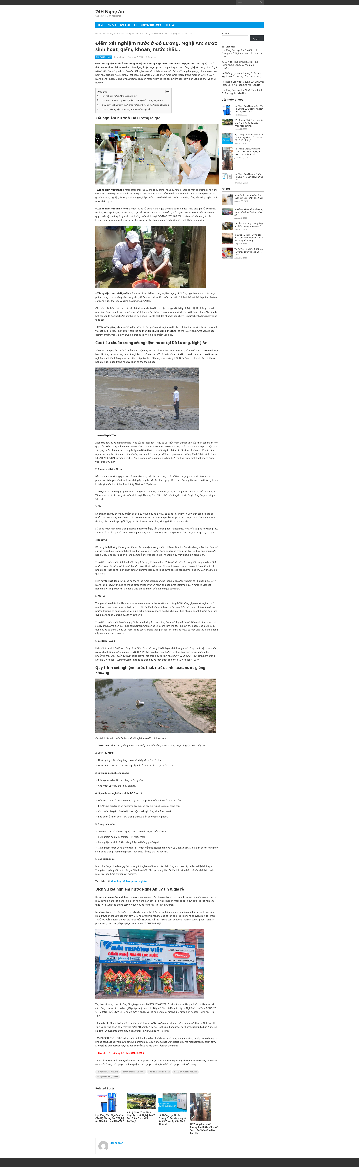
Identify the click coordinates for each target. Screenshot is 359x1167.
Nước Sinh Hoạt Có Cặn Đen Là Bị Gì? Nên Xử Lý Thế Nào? (248, 196)
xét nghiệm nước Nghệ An (133, 889)
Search (225, 33)
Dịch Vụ (170, 25)
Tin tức (112, 25)
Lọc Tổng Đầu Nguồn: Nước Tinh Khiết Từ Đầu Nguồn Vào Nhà (242, 92)
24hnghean (119, 57)
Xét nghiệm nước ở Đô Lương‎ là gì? (119, 95)
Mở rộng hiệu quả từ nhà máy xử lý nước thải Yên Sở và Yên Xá (249, 212)
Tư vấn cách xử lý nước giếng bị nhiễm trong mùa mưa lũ (248, 224)
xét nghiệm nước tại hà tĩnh (107, 1076)
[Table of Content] (167, 91)
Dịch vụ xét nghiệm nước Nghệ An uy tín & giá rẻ (126, 109)
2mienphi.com (102, 1162)
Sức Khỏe (125, 25)
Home (100, 25)
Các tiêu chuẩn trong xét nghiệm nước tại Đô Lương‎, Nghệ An (132, 100)
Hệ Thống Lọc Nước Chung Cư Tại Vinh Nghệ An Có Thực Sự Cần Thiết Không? (172, 1120)
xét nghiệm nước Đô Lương (107, 1072)
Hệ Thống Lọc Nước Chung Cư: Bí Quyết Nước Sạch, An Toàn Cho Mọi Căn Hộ (204, 1128)
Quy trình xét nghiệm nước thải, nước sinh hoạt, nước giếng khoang (135, 104)
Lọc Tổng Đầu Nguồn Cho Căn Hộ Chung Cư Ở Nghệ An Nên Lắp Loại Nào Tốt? (109, 1118)
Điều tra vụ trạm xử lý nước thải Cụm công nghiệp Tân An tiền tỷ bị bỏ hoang (248, 237)
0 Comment (151, 57)
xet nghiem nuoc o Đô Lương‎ (133, 1072)
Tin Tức (226, 188)
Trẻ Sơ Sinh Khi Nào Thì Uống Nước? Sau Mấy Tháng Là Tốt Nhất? (248, 252)
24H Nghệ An (109, 11)
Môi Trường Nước (151, 25)
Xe (135, 25)
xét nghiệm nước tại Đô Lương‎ (185, 1072)
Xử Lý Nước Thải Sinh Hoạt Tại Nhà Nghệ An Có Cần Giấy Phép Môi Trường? (141, 1117)
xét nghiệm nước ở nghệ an (159, 1072)
